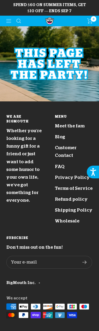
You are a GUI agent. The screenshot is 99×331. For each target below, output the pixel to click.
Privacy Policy (72, 177)
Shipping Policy (73, 210)
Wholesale (67, 221)
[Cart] (90, 21)
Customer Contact (66, 151)
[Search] (18, 21)
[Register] (84, 262)
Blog (60, 137)
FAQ (59, 166)
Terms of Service (74, 188)
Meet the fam (69, 126)
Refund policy (71, 199)
